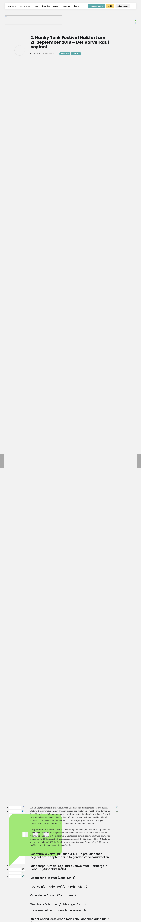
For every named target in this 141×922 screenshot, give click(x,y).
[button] (133, 6)
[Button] (19, 50)
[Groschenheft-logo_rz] (33, 20)
